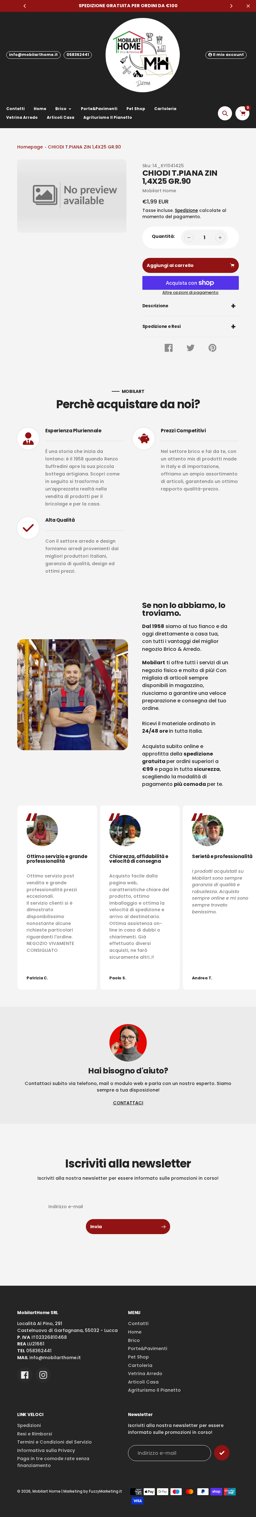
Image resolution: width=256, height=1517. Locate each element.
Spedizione (186, 210)
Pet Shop (138, 1357)
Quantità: (163, 236)
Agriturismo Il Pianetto (154, 1390)
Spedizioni (29, 1425)
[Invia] (221, 1452)
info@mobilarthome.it (33, 54)
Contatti (138, 1323)
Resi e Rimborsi (34, 1434)
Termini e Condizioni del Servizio (54, 1442)
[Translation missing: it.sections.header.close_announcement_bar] (248, 6)
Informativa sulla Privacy (46, 1450)
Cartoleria (140, 1365)
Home (134, 1332)
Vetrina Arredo (145, 1373)
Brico (134, 1340)
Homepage (30, 147)
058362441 (77, 54)
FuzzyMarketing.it (105, 1491)
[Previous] (25, 6)
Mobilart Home (46, 1491)
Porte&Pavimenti (147, 1348)
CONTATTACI (128, 1103)
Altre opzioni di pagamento (190, 292)
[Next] (231, 6)
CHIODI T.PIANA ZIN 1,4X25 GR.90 (84, 147)
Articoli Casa (143, 1382)
